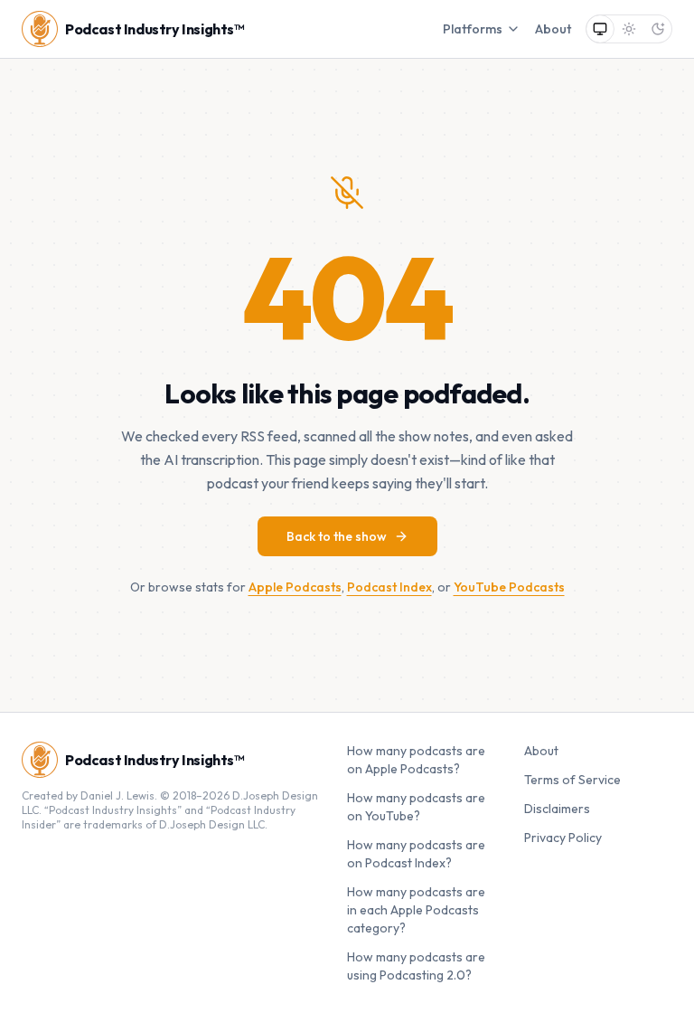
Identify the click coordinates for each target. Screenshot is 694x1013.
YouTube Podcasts (509, 587)
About (553, 29)
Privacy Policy (563, 837)
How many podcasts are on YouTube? (416, 807)
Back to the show (336, 536)
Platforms (472, 29)
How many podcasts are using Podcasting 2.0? (416, 966)
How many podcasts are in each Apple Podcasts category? (416, 910)
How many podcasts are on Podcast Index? (416, 854)
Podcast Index (389, 587)
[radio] (600, 28)
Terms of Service (572, 780)
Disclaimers (557, 808)
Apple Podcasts (295, 587)
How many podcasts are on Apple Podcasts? (416, 760)
